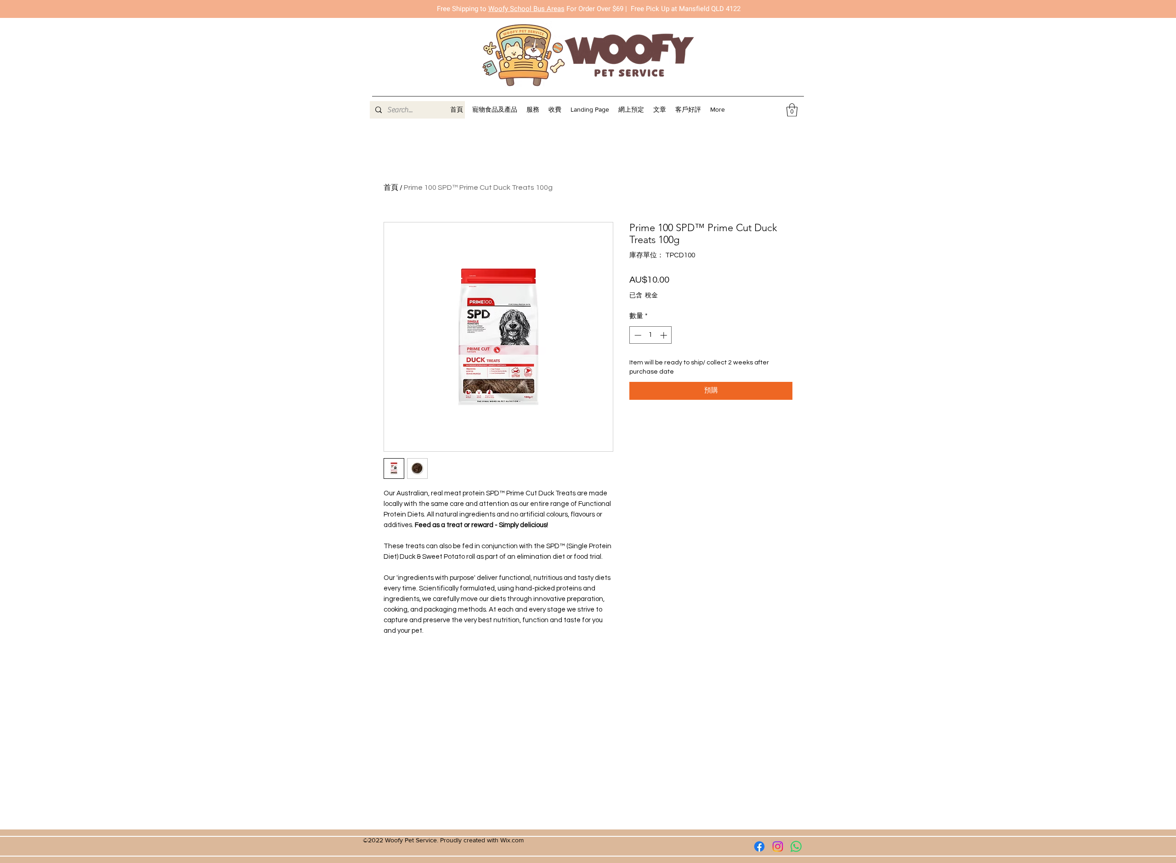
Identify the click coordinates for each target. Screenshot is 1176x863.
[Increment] (664, 335)
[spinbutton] (650, 335)
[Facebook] (759, 846)
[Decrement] (637, 335)
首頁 (391, 187)
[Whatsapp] (796, 846)
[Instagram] (778, 846)
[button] (533, 109)
